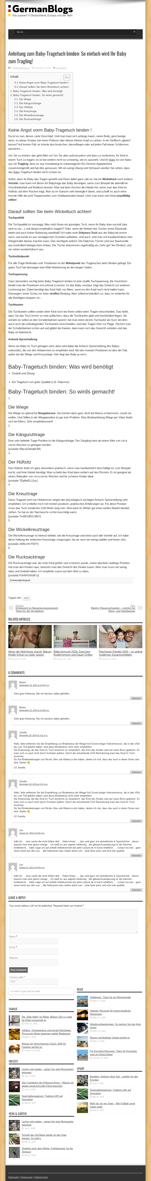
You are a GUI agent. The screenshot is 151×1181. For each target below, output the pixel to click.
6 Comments (61, 68)
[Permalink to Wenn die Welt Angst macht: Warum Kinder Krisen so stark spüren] (30, 647)
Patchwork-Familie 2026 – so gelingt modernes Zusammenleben (120, 653)
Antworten (136, 698)
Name (12, 936)
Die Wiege (25, 99)
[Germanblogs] (40, 14)
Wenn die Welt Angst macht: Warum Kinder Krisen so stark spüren (30, 653)
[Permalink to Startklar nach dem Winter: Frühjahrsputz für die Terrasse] (14, 1157)
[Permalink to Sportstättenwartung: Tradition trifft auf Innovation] (14, 1104)
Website (13, 958)
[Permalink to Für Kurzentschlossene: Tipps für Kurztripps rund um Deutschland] (82, 1059)
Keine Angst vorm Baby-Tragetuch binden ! (44, 82)
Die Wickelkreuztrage (31, 115)
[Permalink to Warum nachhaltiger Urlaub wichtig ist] (82, 1046)
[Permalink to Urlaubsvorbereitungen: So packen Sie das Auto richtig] (82, 1033)
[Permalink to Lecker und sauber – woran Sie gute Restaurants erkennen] (14, 1078)
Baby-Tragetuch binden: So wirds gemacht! (38, 95)
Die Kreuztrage (28, 111)
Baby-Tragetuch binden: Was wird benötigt (37, 91)
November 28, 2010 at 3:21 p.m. (33, 735)
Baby (112, 159)
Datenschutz (41, 1177)
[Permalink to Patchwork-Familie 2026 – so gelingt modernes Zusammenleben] (120, 647)
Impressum (27, 1177)
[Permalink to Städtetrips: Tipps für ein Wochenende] (82, 1006)
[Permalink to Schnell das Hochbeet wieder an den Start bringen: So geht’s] (14, 1143)
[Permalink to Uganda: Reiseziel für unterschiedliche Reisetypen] (82, 1019)
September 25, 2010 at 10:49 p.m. (34, 685)
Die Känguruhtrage (30, 103)
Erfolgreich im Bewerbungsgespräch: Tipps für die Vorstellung (37, 608)
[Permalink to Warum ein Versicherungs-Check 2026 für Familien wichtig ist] (14, 1052)
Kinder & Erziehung (21, 68)
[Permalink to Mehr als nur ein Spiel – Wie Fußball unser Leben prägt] (82, 1112)
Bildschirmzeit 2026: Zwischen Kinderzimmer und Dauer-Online (73, 653)
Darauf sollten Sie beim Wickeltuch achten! (44, 86)
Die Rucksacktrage (30, 119)
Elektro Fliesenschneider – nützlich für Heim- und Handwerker (113, 608)
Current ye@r (17, 977)
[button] (65, 77)
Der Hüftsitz (26, 107)
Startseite (13, 1177)
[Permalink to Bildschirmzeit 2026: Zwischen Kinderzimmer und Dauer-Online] (75, 647)
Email (12, 947)
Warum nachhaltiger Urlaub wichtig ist (110, 1037)
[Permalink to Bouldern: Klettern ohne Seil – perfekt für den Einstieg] (82, 1085)
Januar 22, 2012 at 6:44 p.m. (32, 833)
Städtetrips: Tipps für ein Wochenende (110, 997)
